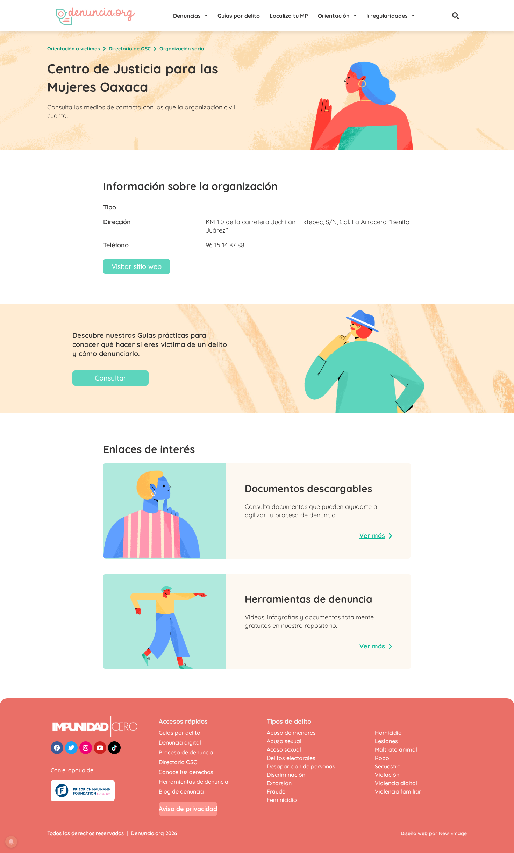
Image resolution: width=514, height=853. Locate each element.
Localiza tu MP (289, 15)
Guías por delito (238, 15)
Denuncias (187, 15)
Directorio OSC (178, 762)
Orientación (334, 15)
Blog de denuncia (181, 791)
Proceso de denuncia (186, 752)
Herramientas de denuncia (193, 781)
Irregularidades (387, 15)
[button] (455, 15)
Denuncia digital (180, 742)
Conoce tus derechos (186, 771)
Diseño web (414, 833)
